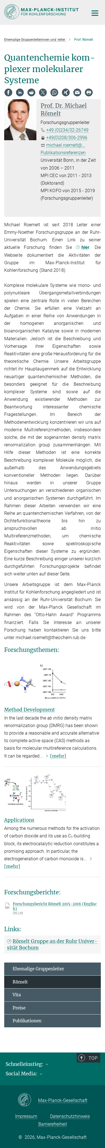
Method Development (29, 710)
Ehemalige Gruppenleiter (38, 968)
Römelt (20, 982)
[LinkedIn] (20, 92)
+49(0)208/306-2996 (66, 137)
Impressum (26, 1116)
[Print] (89, 92)
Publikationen (27, 1020)
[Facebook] (8, 92)
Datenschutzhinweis (70, 1116)
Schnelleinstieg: (25, 1064)
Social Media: (22, 1073)
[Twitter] (43, 92)
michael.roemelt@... (65, 145)
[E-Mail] (77, 92)
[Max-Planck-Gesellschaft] (28, 1100)
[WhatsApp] (54, 92)
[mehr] (58, 756)
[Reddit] (31, 92)
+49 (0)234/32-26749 (67, 130)
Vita (17, 994)
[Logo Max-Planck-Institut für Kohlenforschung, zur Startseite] (42, 11)
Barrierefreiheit (52, 1124)
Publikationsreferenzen (63, 152)
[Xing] (66, 92)
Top (92, 1058)
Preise (19, 1008)
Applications (19, 820)
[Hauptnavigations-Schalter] (95, 13)
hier (85, 247)
